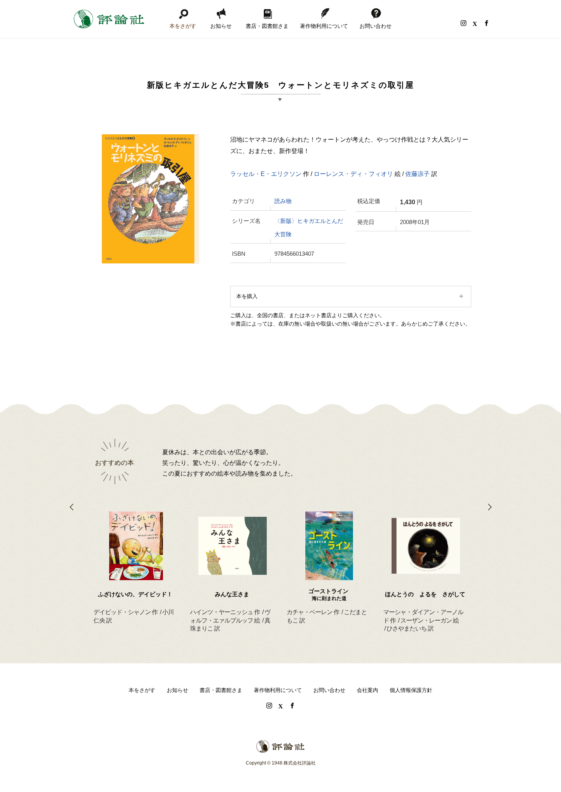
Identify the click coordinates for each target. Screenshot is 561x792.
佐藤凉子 (417, 173)
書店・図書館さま (267, 26)
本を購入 (247, 296)
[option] (136, 558)
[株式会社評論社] (109, 19)
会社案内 (367, 690)
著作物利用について (324, 26)
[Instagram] (463, 23)
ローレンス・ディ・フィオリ (353, 173)
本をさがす (182, 26)
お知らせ (221, 26)
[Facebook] (486, 23)
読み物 (283, 201)
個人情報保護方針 (411, 690)
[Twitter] (474, 23)
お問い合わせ (375, 26)
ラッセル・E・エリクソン (265, 173)
